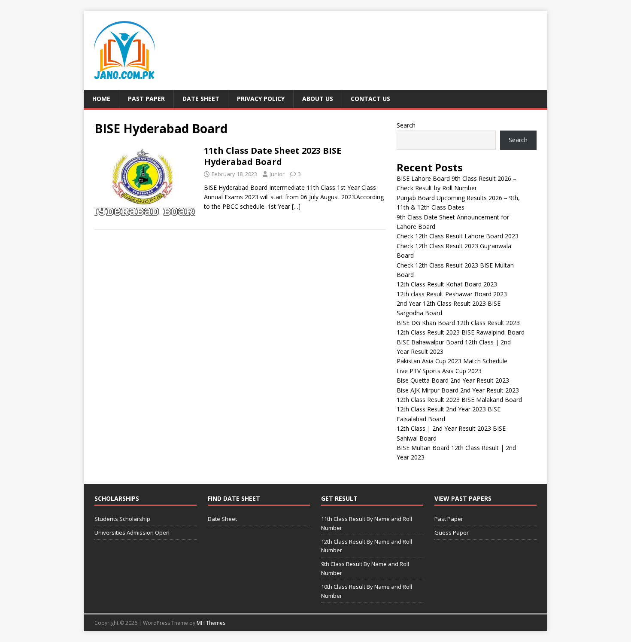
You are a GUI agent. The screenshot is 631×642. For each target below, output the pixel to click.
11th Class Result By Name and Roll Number (366, 523)
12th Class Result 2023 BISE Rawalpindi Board (461, 332)
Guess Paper (451, 532)
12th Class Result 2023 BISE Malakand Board (459, 400)
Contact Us (370, 98)
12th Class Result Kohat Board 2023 (447, 284)
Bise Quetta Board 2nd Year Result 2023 (453, 380)
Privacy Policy (261, 98)
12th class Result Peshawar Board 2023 (452, 294)
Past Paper (146, 98)
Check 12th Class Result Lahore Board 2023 (458, 236)
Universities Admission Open (132, 532)
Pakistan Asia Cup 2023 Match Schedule (452, 361)
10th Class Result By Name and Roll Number (366, 591)
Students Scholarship (122, 519)
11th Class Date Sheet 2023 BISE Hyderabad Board (272, 156)
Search (406, 125)
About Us (317, 98)
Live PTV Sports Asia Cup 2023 (439, 371)
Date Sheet (200, 98)
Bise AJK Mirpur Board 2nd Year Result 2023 (458, 390)
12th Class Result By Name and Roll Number (366, 546)
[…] (296, 206)
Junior (277, 174)
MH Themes (211, 623)
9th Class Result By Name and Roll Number (365, 568)
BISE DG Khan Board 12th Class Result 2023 (458, 323)
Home (101, 98)
